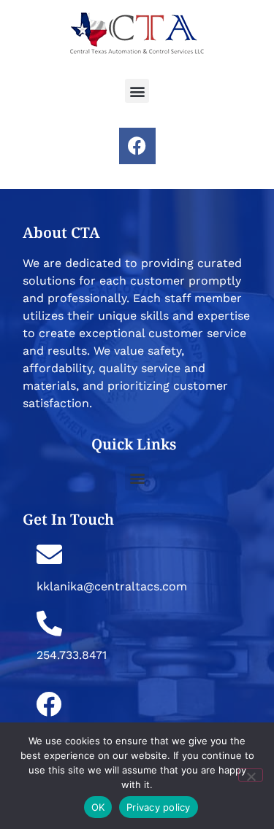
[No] (250, 775)
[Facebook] (137, 146)
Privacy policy (158, 807)
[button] (137, 91)
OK (98, 807)
